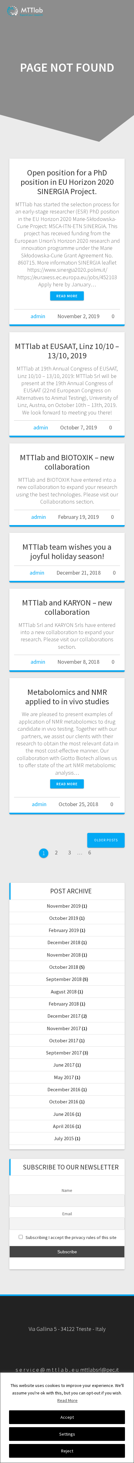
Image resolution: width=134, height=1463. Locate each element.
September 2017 (64, 1052)
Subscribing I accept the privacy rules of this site (71, 1237)
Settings (67, 1434)
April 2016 (63, 1126)
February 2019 (64, 930)
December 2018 (63, 942)
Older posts (106, 840)
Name (67, 1190)
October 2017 (63, 1040)
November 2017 (64, 1028)
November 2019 (64, 906)
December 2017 (63, 1016)
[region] (67, 1417)
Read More (67, 1400)
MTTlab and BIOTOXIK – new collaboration (67, 462)
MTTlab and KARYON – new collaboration (67, 607)
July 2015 (64, 1138)
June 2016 (63, 1114)
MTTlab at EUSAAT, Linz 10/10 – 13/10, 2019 (67, 351)
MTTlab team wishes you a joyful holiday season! (67, 551)
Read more (67, 296)
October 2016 (63, 1101)
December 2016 (63, 1089)
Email (67, 1214)
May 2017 (64, 1077)
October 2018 (63, 967)
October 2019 (63, 918)
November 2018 (64, 955)
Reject (67, 1451)
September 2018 (64, 979)
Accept (67, 1417)
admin (38, 316)
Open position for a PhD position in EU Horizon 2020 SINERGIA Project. (67, 181)
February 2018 (64, 1004)
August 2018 (64, 991)
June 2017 (63, 1065)
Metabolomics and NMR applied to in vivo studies (67, 696)
